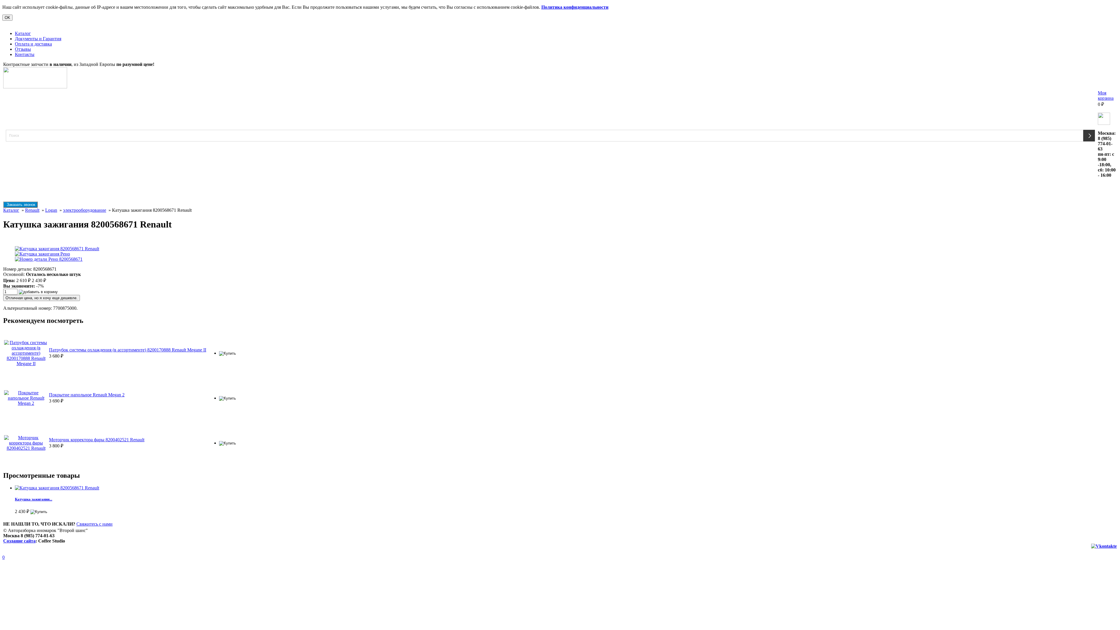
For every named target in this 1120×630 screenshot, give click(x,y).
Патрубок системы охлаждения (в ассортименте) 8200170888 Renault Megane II (127, 349)
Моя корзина (1106, 95)
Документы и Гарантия (38, 38)
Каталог (23, 33)
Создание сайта (19, 540)
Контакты (24, 54)
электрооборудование (84, 210)
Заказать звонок (20, 204)
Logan (51, 210)
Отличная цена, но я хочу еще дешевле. (42, 298)
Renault (32, 210)
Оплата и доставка (33, 43)
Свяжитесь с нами (94, 524)
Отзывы (23, 49)
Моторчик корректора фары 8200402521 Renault (96, 439)
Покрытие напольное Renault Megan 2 (87, 394)
